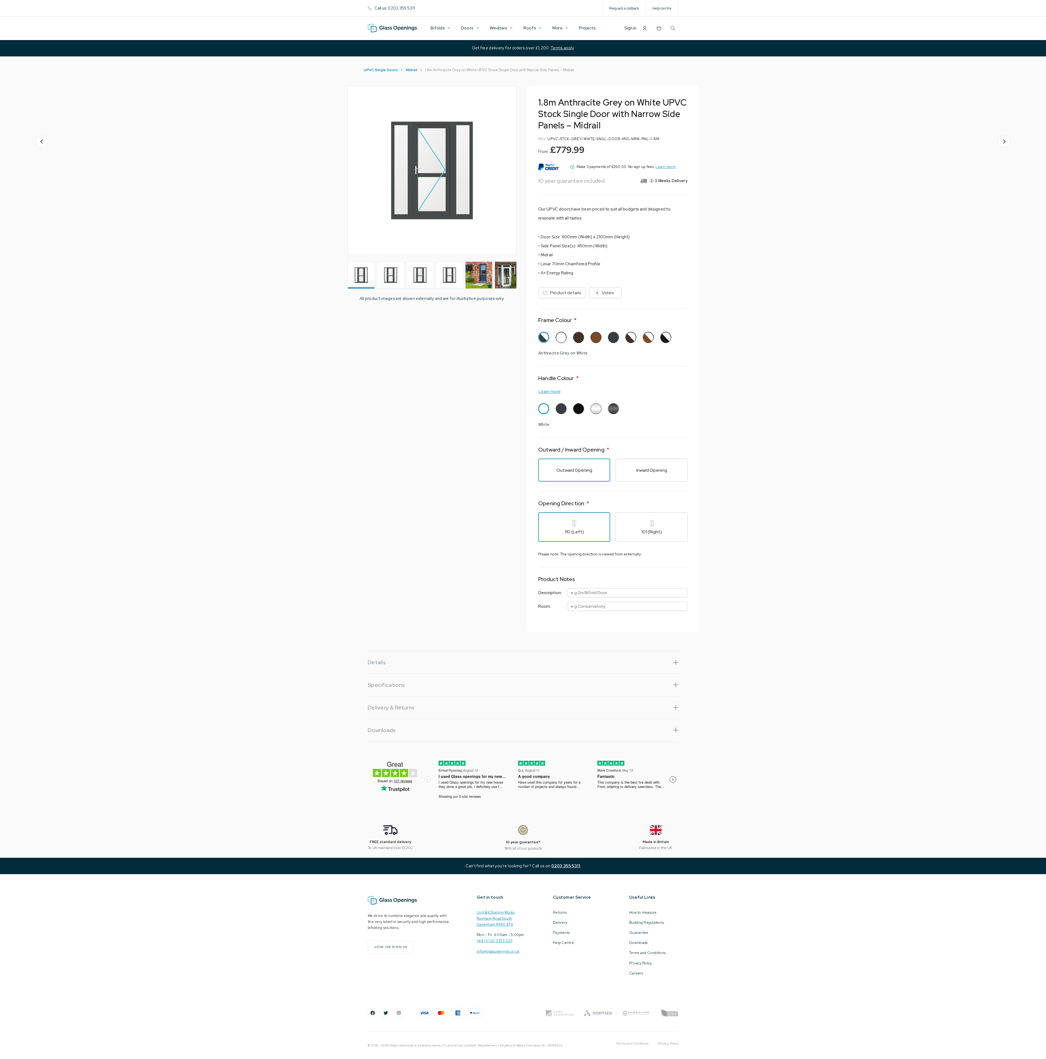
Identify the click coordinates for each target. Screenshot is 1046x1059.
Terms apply (562, 48)
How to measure (643, 912)
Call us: (395, 8)
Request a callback (624, 8)
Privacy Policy (640, 963)
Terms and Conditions (647, 952)
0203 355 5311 (565, 866)
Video (608, 293)
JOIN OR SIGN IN (391, 947)
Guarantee (638, 932)
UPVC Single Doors (381, 70)
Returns (560, 912)
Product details (565, 293)
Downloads (638, 942)
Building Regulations (646, 922)
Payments (561, 932)
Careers (636, 973)
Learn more (665, 166)
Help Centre (563, 942)
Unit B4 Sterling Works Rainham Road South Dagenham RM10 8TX (496, 918)
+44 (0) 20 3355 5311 (494, 940)
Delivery (560, 922)
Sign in (630, 28)
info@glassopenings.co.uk (498, 951)
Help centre (661, 8)
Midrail (411, 70)
